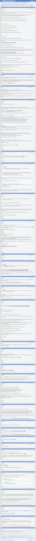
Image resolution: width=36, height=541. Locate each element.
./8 (5, 264)
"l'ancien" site (12, 453)
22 (1, 436)
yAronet (32, 540)
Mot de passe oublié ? (24, 2)
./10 (4, 289)
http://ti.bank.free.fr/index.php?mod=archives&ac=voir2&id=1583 (21, 418)
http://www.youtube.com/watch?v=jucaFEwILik (8, 52)
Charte (5, 540)
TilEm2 (2, 72)
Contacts (8, 540)
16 (1, 364)
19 (1, 404)
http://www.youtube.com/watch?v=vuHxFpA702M (9, 246)
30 (1, 527)
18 (1, 382)
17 (1, 373)
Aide (1, 540)
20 (1, 420)
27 (1, 489)
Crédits (12, 540)
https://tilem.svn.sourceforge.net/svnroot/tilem (14, 110)
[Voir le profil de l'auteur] (5, 405)
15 (1, 348)
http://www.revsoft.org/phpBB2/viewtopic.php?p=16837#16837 (18, 270)
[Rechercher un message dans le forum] (35, 2)
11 (1, 276)
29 (1, 516)
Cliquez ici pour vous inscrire (16, 2)
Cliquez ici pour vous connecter (7, 2)
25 (1, 461)
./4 (5, 166)
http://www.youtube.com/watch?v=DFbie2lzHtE (8, 42)
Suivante (31, 538)
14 (1, 341)
